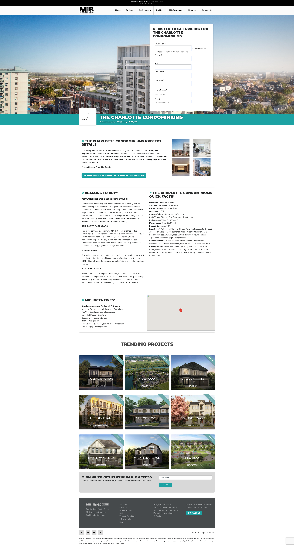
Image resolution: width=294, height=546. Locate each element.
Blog (121, 522)
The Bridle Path (101, 418)
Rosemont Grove (101, 378)
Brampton (101, 386)
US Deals (157, 516)
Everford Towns (147, 418)
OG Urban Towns (193, 418)
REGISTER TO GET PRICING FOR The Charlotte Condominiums (113, 175)
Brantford (101, 465)
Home (117, 10)
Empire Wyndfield (101, 457)
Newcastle (193, 465)
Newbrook (193, 457)
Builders (160, 10)
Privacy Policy (125, 519)
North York (96, 425)
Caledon (192, 386)
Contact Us (207, 10)
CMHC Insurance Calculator (165, 507)
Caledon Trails (193, 378)
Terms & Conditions (127, 516)
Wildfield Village (147, 457)
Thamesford (147, 425)
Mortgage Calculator (162, 504)
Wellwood (147, 378)
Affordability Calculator (163, 513)
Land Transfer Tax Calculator (165, 510)
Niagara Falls (147, 386)
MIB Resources (175, 10)
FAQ (121, 513)
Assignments (145, 10)
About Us (192, 10)
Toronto (107, 425)
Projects (129, 10)
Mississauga (193, 425)
